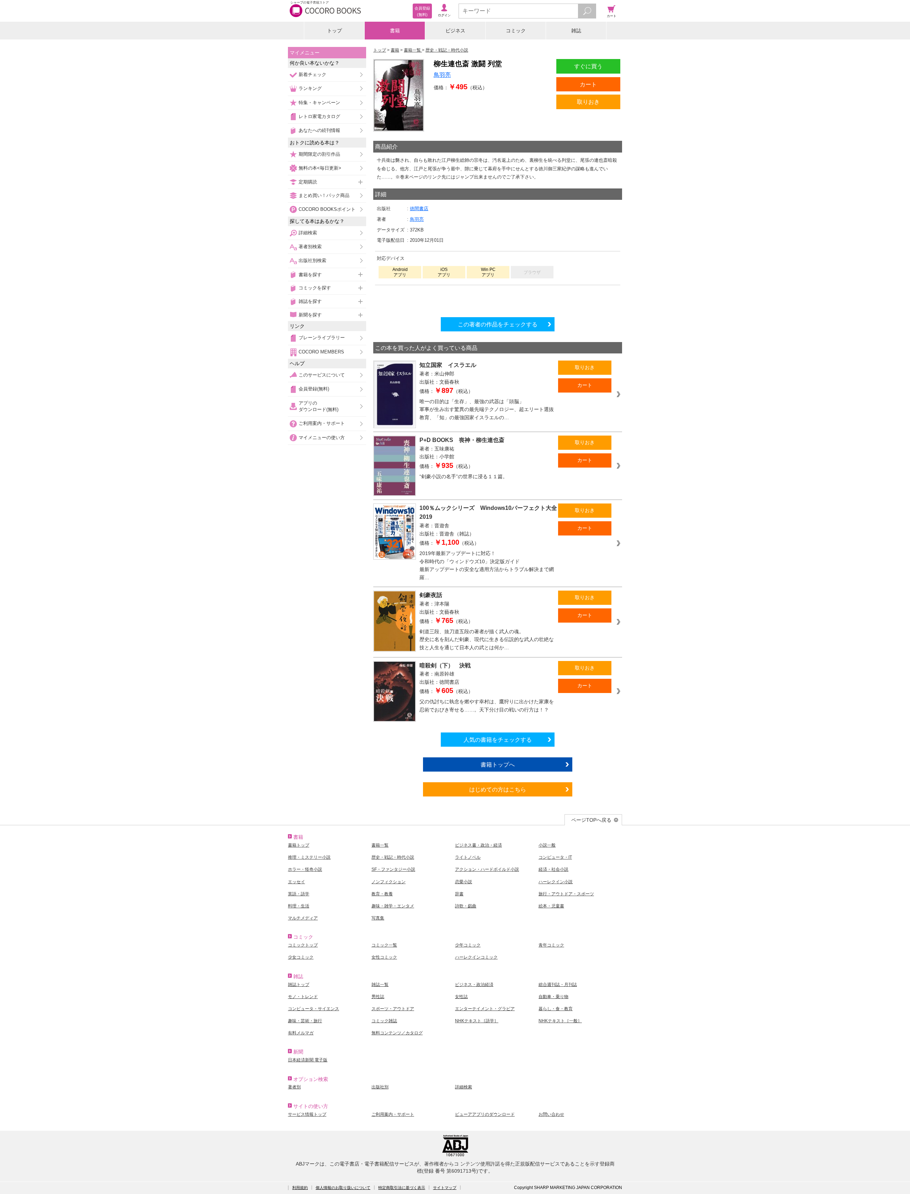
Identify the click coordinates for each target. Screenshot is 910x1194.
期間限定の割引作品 (319, 154)
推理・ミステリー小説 (309, 857)
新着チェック (312, 74)
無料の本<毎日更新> (320, 168)
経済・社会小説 (553, 869)
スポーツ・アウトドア (392, 1008)
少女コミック (301, 957)
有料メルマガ (301, 1032)
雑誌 (576, 30)
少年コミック (468, 945)
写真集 (377, 918)
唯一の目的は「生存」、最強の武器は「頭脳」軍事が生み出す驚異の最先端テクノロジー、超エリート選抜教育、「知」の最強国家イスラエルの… (486, 409)
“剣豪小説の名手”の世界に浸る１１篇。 (463, 476)
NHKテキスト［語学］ (476, 1020)
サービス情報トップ (307, 1114)
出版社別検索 (312, 260)
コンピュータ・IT (555, 857)
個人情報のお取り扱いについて (343, 1187)
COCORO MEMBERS (321, 352)
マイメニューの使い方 (322, 437)
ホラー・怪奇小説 (305, 869)
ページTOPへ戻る (591, 820)
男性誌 (377, 996)
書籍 (395, 30)
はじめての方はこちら (497, 789)
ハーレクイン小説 (556, 881)
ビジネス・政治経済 (474, 984)
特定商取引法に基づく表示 (401, 1187)
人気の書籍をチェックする (498, 739)
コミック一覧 (384, 945)
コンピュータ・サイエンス (313, 1008)
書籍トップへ (498, 764)
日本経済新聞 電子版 (307, 1059)
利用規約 (300, 1187)
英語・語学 (298, 893)
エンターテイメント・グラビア (485, 1008)
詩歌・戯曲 (465, 906)
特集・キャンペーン (319, 102)
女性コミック (384, 957)
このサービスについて (322, 375)
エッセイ (296, 881)
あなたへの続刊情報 (319, 130)
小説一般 (547, 845)
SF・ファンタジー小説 (393, 869)
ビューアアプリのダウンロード (485, 1114)
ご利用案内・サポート (322, 423)
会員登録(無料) (314, 388)
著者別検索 (310, 246)
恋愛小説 (463, 881)
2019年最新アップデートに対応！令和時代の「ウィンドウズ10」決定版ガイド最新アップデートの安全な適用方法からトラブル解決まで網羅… (486, 565)
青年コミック (551, 945)
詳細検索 (308, 232)
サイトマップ (444, 1187)
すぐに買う (588, 66)
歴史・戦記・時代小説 (392, 857)
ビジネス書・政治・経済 (478, 845)
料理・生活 (298, 906)
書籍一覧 (380, 845)
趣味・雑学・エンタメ (392, 906)
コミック (516, 30)
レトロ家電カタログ (319, 116)
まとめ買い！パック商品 (324, 195)
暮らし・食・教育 (556, 1008)
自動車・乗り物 (553, 996)
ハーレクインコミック (476, 957)
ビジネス (455, 30)
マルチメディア (303, 918)
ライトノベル (468, 857)
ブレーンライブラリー (322, 337)
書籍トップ (298, 845)
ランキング (310, 88)
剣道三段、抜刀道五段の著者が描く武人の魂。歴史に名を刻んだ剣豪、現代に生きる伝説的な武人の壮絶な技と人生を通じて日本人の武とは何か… (486, 639)
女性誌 (461, 996)
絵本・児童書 (551, 906)
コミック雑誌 (384, 1020)
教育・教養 (382, 893)
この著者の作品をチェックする (497, 324)
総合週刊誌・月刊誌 (558, 984)
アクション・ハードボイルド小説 (487, 869)
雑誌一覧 (380, 984)
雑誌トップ (298, 984)
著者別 (294, 1086)
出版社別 (380, 1086)
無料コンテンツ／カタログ (397, 1032)
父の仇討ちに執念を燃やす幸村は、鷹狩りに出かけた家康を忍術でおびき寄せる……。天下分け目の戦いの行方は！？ (486, 706)
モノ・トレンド (303, 996)
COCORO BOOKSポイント (327, 209)
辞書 (459, 893)
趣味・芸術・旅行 (305, 1020)
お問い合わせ (551, 1114)
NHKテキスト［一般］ (560, 1020)
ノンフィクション (388, 881)
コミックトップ (303, 945)
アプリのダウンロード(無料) (318, 406)
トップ (334, 30)
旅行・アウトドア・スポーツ (566, 893)
